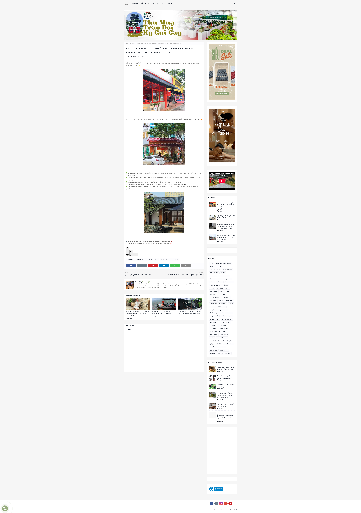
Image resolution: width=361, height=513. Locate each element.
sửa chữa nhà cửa (228, 344)
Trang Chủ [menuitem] (135, 3)
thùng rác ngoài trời (215, 331)
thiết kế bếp (213, 300)
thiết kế (212, 347)
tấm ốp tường (213, 313)
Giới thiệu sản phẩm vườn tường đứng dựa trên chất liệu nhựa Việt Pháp (225, 395)
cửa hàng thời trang (222, 337)
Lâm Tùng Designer (132, 56)
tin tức (156, 259)
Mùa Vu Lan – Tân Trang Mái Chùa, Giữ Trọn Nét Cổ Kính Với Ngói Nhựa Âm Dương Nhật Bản (226, 206)
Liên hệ (235, 510)
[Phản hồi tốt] (127, 251)
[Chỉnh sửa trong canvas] (131, 254)
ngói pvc (212, 344)
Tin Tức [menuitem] (163, 3)
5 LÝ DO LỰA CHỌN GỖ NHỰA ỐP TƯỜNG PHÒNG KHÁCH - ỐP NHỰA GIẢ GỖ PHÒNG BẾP (226, 416)
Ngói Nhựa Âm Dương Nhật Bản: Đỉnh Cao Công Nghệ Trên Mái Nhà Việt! (190, 313)
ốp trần (227, 288)
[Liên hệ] (4, 510)
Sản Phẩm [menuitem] (144, 3)
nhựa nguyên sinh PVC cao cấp (218, 306)
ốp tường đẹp (213, 303)
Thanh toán (228, 510)
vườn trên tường (226, 353)
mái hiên (212, 282)
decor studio (213, 275)
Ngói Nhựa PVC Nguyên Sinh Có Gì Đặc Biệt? (226, 217)
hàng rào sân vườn (214, 341)
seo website (229, 313)
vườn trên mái (213, 334)
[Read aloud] (127, 254)
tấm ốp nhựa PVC (228, 282)
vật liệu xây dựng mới (226, 316)
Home (127, 43)
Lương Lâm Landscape (215, 266)
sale (228, 291)
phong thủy (213, 310)
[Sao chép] (127, 248)
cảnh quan (212, 294)
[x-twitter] (216, 503)
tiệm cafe (224, 331)
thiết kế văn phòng (223, 328)
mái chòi (223, 272)
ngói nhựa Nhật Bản (215, 285)
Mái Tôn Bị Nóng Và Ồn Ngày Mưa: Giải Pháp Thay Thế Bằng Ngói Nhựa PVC (226, 237)
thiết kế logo (213, 328)
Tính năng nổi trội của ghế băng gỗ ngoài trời (225, 386)
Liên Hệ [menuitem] (170, 3)
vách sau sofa (213, 350)
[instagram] (221, 503)
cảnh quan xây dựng (227, 319)
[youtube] (226, 503)
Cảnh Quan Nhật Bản (215, 269)
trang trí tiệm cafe (220, 347)
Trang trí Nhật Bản (214, 319)
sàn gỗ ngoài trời (226, 279)
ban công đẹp (222, 303)
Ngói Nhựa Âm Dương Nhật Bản (144, 259)
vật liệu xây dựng (227, 269)
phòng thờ (212, 325)
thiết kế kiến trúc (214, 272)
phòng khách (227, 297)
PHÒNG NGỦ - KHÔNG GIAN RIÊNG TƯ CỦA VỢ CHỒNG (225, 368)
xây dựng (212, 337)
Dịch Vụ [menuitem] (154, 3)
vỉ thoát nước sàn (224, 334)
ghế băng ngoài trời (225, 322)
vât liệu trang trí (224, 350)
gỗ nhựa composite (215, 279)
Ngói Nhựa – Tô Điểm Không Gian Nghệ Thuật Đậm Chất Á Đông (162, 313)
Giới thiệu (212, 510)
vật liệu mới (220, 288)
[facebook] (211, 503)
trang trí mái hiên (222, 310)
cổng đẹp (222, 291)
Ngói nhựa (219, 282)
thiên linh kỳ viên (222, 325)
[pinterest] (230, 503)
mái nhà (231, 303)
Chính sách (220, 510)
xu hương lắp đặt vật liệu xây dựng (169, 259)
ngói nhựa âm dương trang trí (225, 300)
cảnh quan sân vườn (224, 275)
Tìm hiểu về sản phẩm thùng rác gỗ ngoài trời (224, 377)
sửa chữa (219, 344)
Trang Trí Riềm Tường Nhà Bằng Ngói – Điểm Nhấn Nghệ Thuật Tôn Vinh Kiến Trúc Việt (137, 314)
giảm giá (221, 313)
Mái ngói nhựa (213, 291)
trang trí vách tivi (214, 316)
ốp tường (212, 288)
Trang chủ (205, 510)
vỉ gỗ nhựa (225, 285)
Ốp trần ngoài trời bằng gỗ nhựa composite (225, 405)
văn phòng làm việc (215, 353)
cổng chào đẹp (213, 322)
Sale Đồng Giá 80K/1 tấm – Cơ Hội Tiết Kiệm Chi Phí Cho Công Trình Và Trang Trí (226, 227)
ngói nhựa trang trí (226, 341)
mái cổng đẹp (221, 294)
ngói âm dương (133, 43)
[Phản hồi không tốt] (131, 251)
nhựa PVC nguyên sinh (215, 297)
